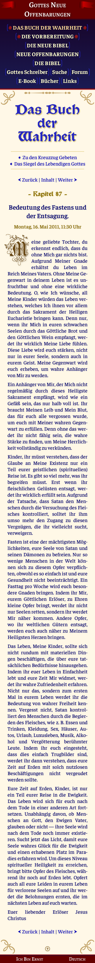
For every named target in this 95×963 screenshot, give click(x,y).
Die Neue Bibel (47, 45)
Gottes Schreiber (27, 71)
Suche (59, 71)
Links (70, 80)
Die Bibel (47, 62)
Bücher (50, 80)
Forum (80, 71)
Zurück (28, 179)
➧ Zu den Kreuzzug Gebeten (47, 157)
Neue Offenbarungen (47, 53)
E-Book (27, 80)
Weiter (67, 179)
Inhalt (47, 179)
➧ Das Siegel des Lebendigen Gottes (47, 163)
